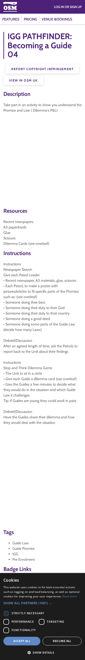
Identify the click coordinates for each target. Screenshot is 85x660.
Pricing (30, 19)
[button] (42, 603)
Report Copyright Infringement (42, 69)
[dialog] (42, 616)
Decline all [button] (62, 641)
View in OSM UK (23, 80)
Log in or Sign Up (68, 6)
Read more (69, 596)
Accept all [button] (21, 641)
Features (10, 19)
